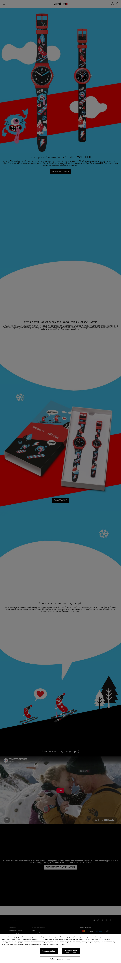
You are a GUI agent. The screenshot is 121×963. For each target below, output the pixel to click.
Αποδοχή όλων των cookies (71, 951)
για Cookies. (61, 944)
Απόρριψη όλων (49, 951)
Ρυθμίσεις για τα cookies (60, 959)
